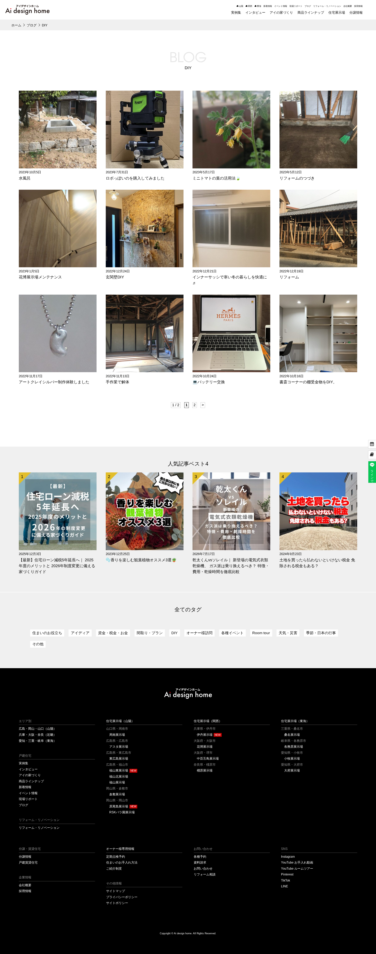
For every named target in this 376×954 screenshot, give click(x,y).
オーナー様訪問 (199, 633)
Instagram (288, 856)
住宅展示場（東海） (295, 721)
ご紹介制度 (114, 868)
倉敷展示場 (117, 794)
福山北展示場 (118, 776)
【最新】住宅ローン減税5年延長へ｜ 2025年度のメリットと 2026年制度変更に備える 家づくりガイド (57, 566)
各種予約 (200, 856)
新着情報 (267, 6)
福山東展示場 (118, 770)
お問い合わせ (203, 868)
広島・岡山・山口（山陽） (37, 728)
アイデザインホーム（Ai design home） (27, 10)
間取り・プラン (150, 633)
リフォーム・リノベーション (327, 6)
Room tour (261, 633)
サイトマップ (115, 891)
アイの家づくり (30, 775)
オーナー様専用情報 (120, 848)
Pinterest (287, 874)
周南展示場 (117, 734)
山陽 (241, 6)
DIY (174, 633)
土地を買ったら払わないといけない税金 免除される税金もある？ (317, 563)
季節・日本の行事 (321, 633)
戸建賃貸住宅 (28, 862)
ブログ (308, 6)
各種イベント (232, 633)
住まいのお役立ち (47, 633)
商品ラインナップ (31, 781)
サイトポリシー (117, 903)
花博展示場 (204, 746)
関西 (250, 6)
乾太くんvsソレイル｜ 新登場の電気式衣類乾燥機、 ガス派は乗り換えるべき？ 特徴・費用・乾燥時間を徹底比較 (231, 566)
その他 (37, 644)
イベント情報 (280, 6)
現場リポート (295, 6)
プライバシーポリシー (121, 897)
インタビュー (28, 769)
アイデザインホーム (188, 693)
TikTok (285, 880)
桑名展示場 (292, 734)
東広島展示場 (118, 758)
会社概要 (347, 6)
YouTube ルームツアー (297, 868)
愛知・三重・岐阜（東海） (37, 740)
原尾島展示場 (118, 806)
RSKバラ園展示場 (122, 812)
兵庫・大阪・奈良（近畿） (37, 734)
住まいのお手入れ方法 (121, 862)
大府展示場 (292, 770)
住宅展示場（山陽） (120, 721)
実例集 (23, 763)
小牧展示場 (292, 758)
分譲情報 (25, 856)
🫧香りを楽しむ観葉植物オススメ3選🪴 (141, 560)
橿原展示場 (204, 770)
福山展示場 (117, 782)
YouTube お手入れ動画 (297, 862)
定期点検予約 (115, 856)
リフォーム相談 (205, 874)
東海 (259, 6)
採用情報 (358, 6)
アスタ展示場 (118, 746)
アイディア (80, 633)
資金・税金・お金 (113, 633)
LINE (284, 886)
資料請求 (200, 862)
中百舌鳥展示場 (208, 758)
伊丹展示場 (204, 734)
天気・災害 (288, 633)
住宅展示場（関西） (208, 721)
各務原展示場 (293, 746)
